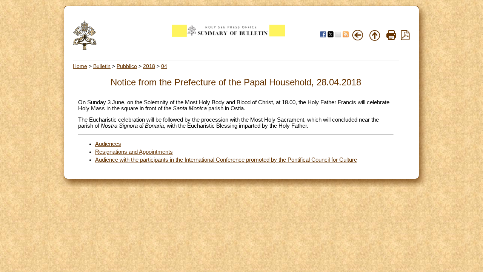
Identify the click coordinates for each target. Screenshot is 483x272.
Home (80, 66)
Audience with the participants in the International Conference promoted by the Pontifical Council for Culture (226, 160)
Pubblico (127, 66)
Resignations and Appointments (134, 152)
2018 (149, 66)
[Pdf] (405, 38)
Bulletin (102, 66)
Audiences (108, 144)
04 (164, 66)
